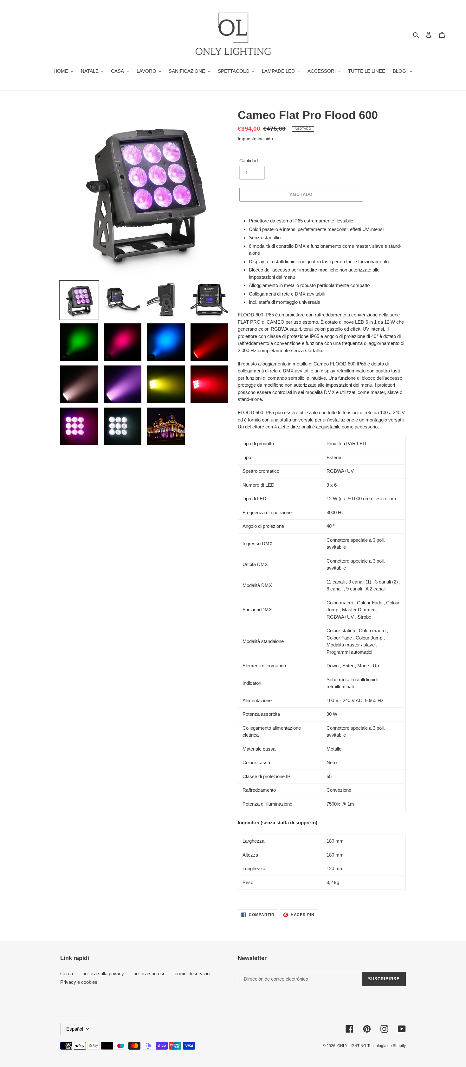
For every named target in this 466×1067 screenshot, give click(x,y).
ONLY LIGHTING (351, 1046)
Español (74, 1029)
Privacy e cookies (78, 982)
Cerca (66, 973)
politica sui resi (148, 973)
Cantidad (248, 160)
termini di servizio (191, 973)
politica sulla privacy (103, 973)
